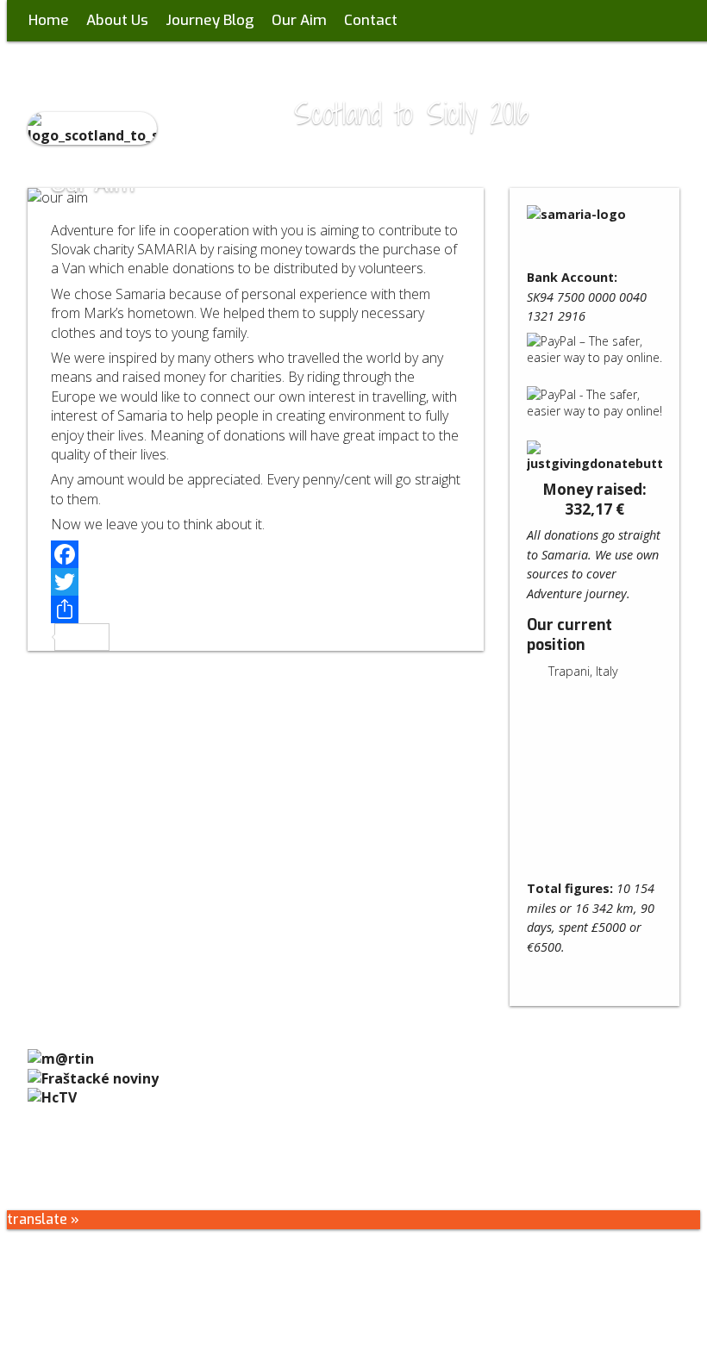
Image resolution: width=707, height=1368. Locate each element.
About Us (117, 20)
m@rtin (380, 1159)
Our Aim (299, 20)
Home (48, 20)
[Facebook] (256, 554)
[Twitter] (256, 582)
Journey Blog (210, 20)
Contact (370, 20)
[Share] (256, 609)
